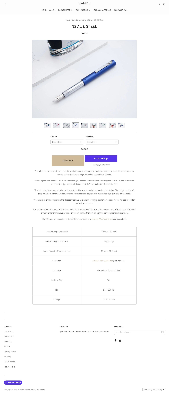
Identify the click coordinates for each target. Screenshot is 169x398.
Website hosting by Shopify (35, 390)
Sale (51, 10)
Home (44, 10)
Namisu (85, 33)
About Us (8, 341)
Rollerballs (82, 10)
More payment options (101, 165)
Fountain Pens (65, 10)
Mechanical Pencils (102, 10)
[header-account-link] (159, 4)
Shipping (7, 356)
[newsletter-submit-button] (162, 332)
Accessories (120, 10)
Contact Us (8, 336)
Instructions (9, 331)
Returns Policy (10, 367)
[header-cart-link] (163, 4)
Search (7, 346)
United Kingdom (153, 390)
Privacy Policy (10, 351)
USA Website (9, 361)
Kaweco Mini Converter (102, 219)
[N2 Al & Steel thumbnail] (47, 125)
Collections (76, 20)
